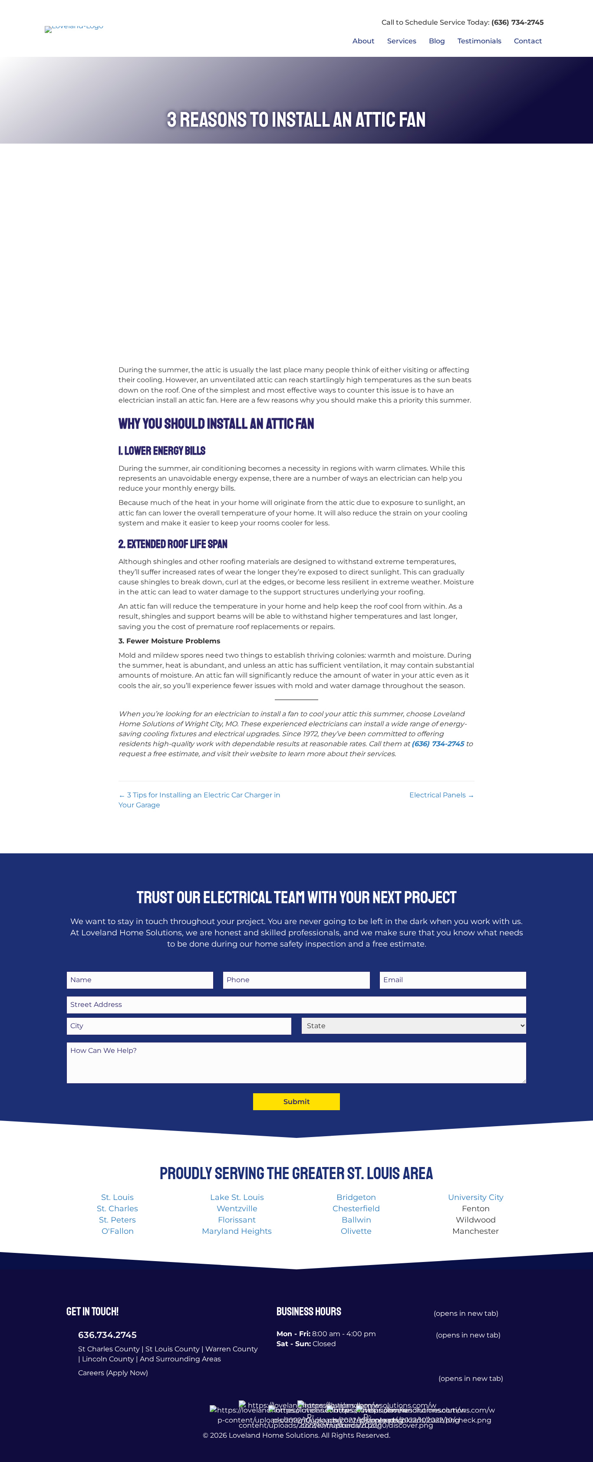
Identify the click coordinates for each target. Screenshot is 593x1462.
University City (476, 1197)
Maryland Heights (237, 1231)
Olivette (356, 1231)
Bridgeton (356, 1197)
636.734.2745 (107, 1335)
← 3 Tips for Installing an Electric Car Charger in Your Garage (199, 800)
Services (401, 41)
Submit (296, 1102)
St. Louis (117, 1197)
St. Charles (117, 1208)
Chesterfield (356, 1208)
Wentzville (237, 1208)
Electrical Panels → (441, 795)
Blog (437, 41)
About (364, 41)
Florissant (237, 1220)
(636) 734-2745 (517, 22)
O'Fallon (118, 1231)
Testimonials (479, 41)
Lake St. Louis (237, 1197)
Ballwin (356, 1220)
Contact (528, 41)
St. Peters (117, 1220)
